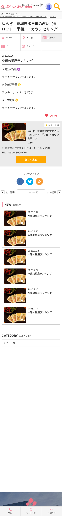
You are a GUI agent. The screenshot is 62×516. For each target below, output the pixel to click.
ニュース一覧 (31, 192)
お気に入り (53, 125)
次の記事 (10, 192)
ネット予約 (31, 513)
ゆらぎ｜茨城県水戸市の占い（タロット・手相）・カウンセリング (23, 17)
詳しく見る (31, 159)
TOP (6, 14)
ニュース (53, 17)
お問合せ (52, 513)
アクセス (31, 37)
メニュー (10, 46)
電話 (10, 513)
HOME (9, 37)
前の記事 (52, 192)
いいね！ (53, 115)
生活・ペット (15, 14)
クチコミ (31, 46)
